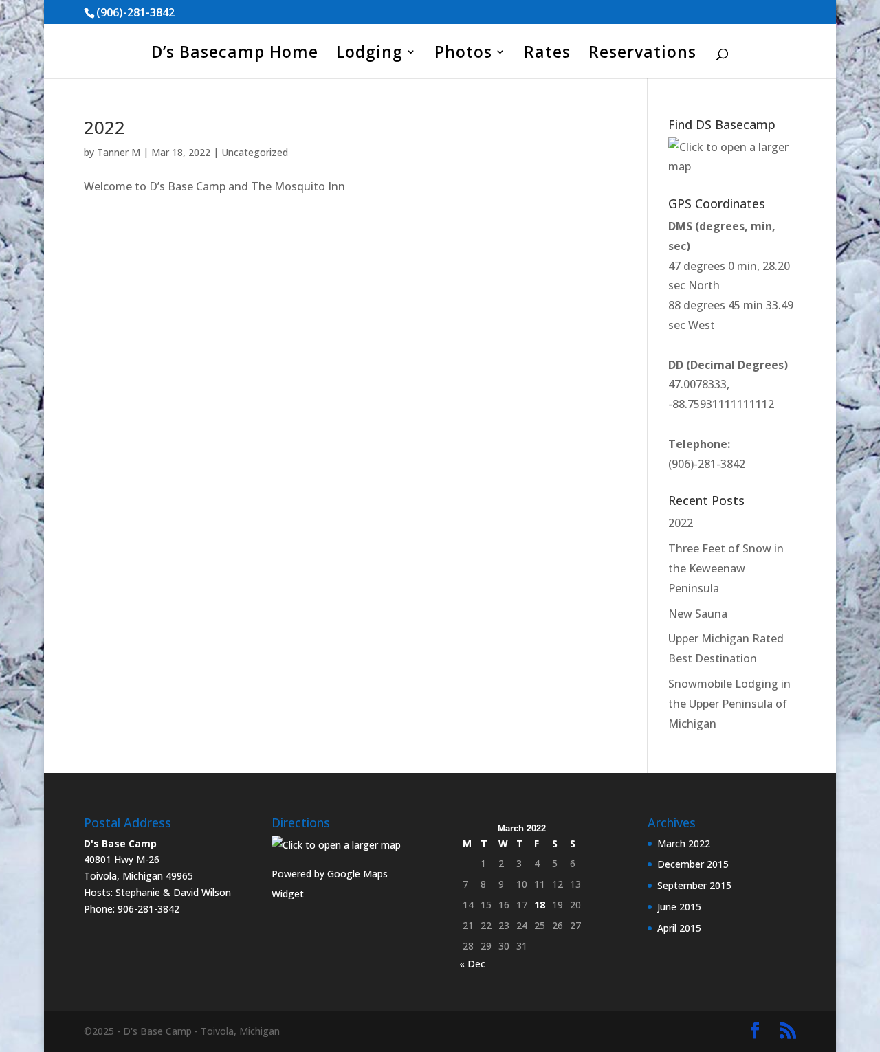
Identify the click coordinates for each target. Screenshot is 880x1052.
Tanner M (118, 152)
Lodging (369, 55)
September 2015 (694, 885)
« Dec (472, 963)
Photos (463, 55)
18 (539, 904)
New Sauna (697, 613)
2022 (104, 127)
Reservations (642, 55)
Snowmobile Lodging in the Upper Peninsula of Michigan (729, 703)
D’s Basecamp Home (234, 55)
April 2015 (679, 928)
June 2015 (679, 906)
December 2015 (693, 864)
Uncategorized (254, 152)
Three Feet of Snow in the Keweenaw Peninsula (726, 568)
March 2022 (683, 843)
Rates (547, 55)
